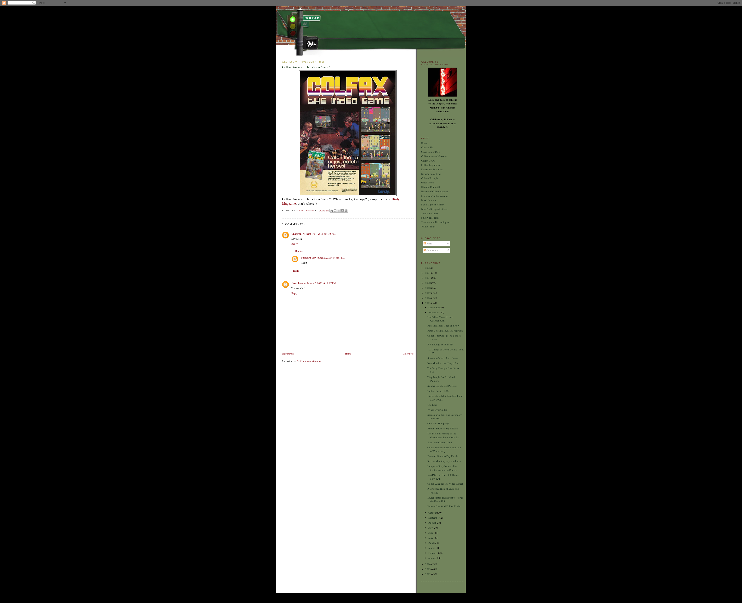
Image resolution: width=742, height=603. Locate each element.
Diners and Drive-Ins (432, 169)
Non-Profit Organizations (434, 209)
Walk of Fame (428, 226)
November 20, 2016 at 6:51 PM (328, 257)
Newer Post (288, 353)
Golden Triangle (429, 178)
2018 (428, 288)
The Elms (432, 404)
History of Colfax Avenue (434, 191)
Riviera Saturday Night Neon (442, 428)
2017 (428, 293)
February (433, 553)
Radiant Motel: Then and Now (443, 325)
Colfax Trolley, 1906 (438, 391)
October (432, 512)
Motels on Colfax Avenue (434, 196)
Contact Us (427, 147)
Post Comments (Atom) (308, 361)
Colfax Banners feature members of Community (444, 449)
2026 (428, 268)
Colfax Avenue (305, 210)
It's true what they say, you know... (445, 461)
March (432, 548)
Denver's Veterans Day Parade (442, 456)
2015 (428, 303)
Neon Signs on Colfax (432, 204)
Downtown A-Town (431, 174)
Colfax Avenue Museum (434, 156)
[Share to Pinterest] (346, 211)
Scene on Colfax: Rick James (442, 358)
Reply (294, 243)
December (433, 307)
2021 (428, 278)
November (434, 312)
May (431, 537)
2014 (428, 564)
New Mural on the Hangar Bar (443, 363)
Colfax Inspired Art (431, 165)
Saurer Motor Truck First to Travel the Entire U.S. (445, 499)
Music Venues (428, 200)
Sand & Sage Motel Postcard (442, 386)
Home (348, 353)
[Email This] (331, 211)
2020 (428, 283)
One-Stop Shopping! (438, 423)
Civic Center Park (430, 152)
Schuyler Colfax (429, 213)
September (434, 517)
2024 (428, 273)
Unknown (296, 233)
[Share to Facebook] (342, 211)
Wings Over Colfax (437, 409)
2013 (428, 569)
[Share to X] (339, 211)
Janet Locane (298, 283)
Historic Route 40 (430, 187)
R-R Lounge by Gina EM (440, 344)
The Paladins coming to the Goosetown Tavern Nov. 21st (443, 435)
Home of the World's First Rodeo (444, 506)
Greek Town (427, 182)
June (431, 532)
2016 (428, 298)
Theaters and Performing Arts (436, 222)
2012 (428, 574)
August (432, 522)
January (432, 558)
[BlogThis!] (335, 211)
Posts (429, 243)
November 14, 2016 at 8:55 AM (319, 233)
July (430, 527)
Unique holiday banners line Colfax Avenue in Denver (442, 468)
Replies (299, 251)
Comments (432, 250)
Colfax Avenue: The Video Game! (445, 483)
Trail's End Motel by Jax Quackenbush (440, 318)
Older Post (408, 353)
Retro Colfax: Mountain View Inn (445, 330)
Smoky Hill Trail (430, 217)
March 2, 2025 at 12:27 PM (321, 283)
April (431, 542)
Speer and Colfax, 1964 (439, 442)
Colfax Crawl (428, 160)
